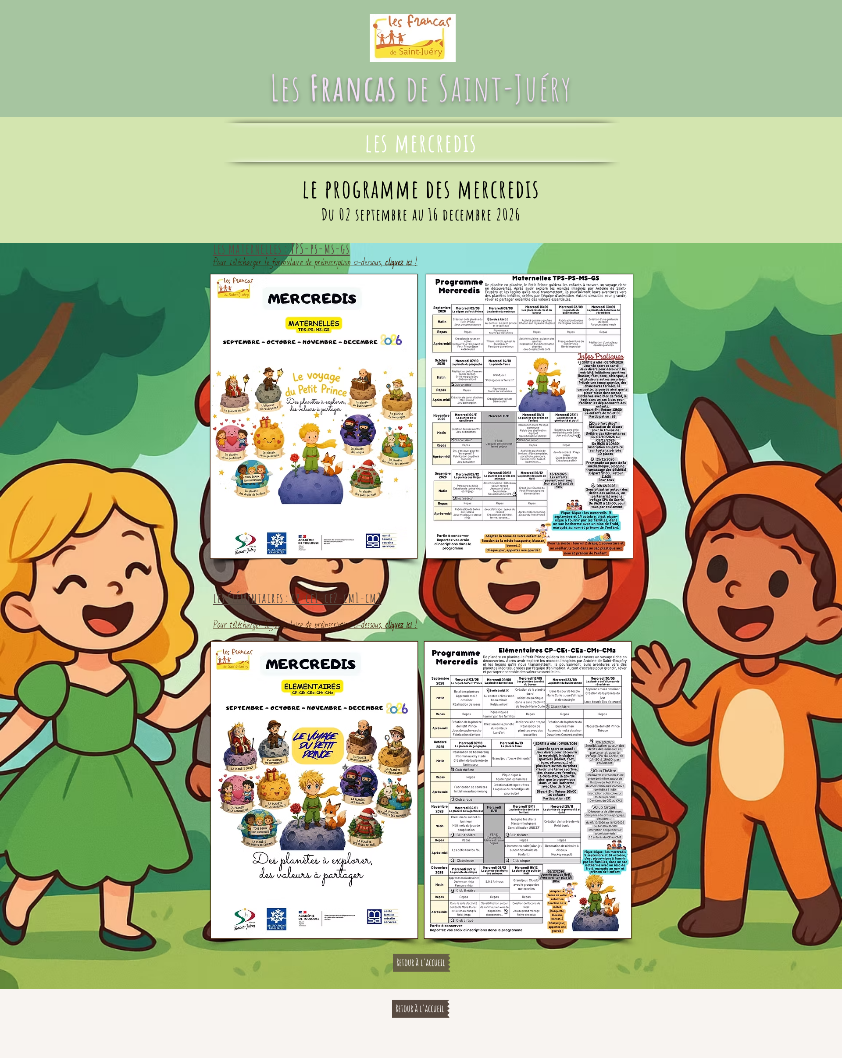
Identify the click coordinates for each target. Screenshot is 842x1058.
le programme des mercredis (421, 188)
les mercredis (421, 142)
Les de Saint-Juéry (421, 87)
